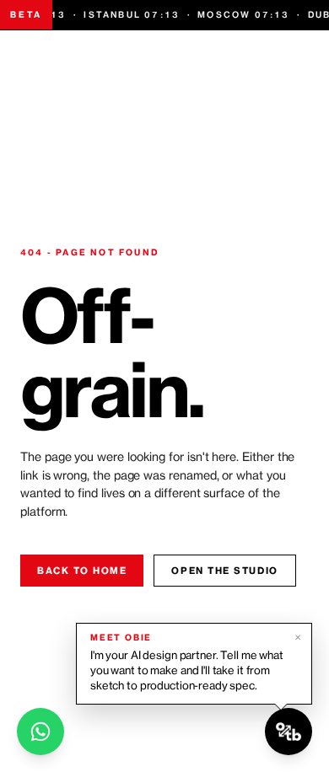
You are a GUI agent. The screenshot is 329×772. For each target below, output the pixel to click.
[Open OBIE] (288, 731)
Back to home (82, 570)
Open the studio (224, 570)
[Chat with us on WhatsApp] (40, 731)
